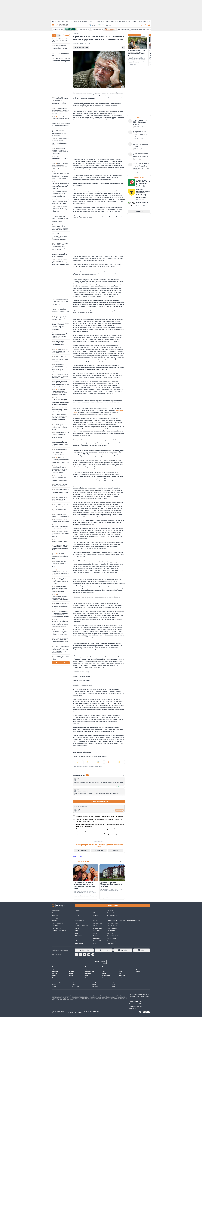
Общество (96, 915)
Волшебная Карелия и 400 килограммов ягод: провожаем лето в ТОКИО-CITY (137, 53)
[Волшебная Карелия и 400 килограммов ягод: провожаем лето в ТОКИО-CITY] (137, 42)
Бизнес (77, 918)
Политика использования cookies (136, 999)
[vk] (84, 954)
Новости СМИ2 (78, 856)
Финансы (96, 935)
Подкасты (96, 920)
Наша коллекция (112, 925)
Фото (94, 943)
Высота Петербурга (112, 941)
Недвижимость (79, 943)
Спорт (95, 925)
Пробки (101, 25)
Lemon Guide (114, 21)
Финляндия (96, 938)
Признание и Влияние (103, 21)
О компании (55, 925)
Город (76, 933)
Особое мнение (97, 918)
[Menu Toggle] (53, 25)
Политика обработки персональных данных (139, 994)
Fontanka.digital (111, 930)
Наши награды (132, 1008)
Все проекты (110, 943)
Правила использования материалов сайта (139, 996)
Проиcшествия (97, 923)
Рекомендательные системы (135, 1001)
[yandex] (92, 954)
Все (54, 35)
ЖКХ (76, 941)
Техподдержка (56, 918)
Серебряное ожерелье (88, 21)
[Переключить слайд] (150, 43)
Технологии (96, 930)
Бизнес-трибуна (79, 920)
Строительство (97, 928)
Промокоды (139, 177)
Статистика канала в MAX (59, 930)
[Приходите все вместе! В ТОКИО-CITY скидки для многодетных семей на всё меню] (85, 872)
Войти (78, 811)
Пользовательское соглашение (136, 992)
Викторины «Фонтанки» (81, 925)
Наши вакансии (56, 928)
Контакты (55, 915)
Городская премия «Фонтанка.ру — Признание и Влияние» (123, 920)
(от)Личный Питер (67, 21)
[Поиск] (141, 25)
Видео (76, 923)
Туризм (95, 933)
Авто (76, 913)
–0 (122, 786)
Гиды (76, 930)
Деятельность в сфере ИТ (135, 1003)
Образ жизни (97, 913)
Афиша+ (77, 915)
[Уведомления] (145, 25)
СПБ (58, 35)
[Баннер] (70, 29)
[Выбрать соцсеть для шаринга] (123, 47)
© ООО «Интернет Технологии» (91, 1011)
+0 (118, 786)
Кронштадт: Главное (113, 935)
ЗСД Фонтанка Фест (124, 21)
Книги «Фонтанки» (112, 928)
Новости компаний (81, 861)
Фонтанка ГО (77, 21)
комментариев (82, 47)
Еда (76, 938)
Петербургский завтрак (139, 21)
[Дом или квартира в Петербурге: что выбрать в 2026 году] (112, 872)
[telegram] (80, 954)
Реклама (54, 920)
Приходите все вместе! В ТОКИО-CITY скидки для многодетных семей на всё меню (84, 885)
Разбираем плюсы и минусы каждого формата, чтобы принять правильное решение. (111, 890)
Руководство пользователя (135, 1006)
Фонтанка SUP (56, 21)
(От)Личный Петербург (113, 923)
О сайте (54, 913)
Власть (77, 928)
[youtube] (88, 954)
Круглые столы (111, 938)
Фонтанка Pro (111, 913)
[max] (76, 954)
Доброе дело (78, 935)
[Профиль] (149, 25)
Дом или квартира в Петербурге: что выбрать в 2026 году (111, 884)
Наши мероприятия (57, 923)
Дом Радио (110, 933)
